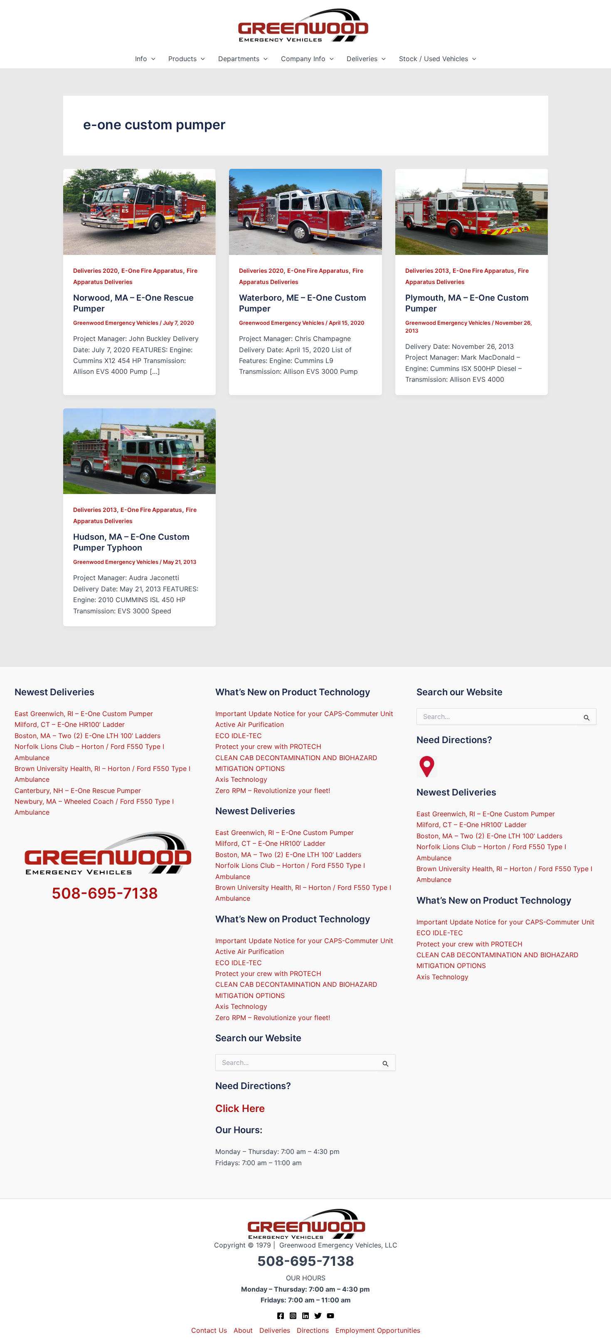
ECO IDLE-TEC (238, 735)
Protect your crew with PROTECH (268, 746)
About (243, 1330)
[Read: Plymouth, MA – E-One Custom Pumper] (471, 211)
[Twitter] (318, 1315)
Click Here (240, 1108)
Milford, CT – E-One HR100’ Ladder (70, 724)
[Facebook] (280, 1315)
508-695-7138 (105, 893)
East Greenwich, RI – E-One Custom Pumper (84, 713)
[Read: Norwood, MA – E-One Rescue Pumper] (139, 211)
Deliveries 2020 (95, 270)
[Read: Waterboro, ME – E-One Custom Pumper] (305, 211)
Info (141, 58)
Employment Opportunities (377, 1330)
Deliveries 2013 (427, 270)
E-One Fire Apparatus (152, 270)
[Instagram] (293, 1315)
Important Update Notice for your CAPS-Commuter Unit (304, 713)
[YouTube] (330, 1315)
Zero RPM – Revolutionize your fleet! (272, 790)
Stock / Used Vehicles (433, 58)
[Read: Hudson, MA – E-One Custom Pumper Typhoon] (139, 450)
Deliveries (362, 58)
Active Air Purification (249, 724)
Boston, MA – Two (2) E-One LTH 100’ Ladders (87, 735)
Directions (313, 1330)
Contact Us (209, 1330)
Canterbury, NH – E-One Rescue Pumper (78, 790)
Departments (238, 58)
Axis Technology (241, 779)
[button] (151, 59)
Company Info (303, 58)
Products (182, 58)
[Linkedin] (305, 1315)
